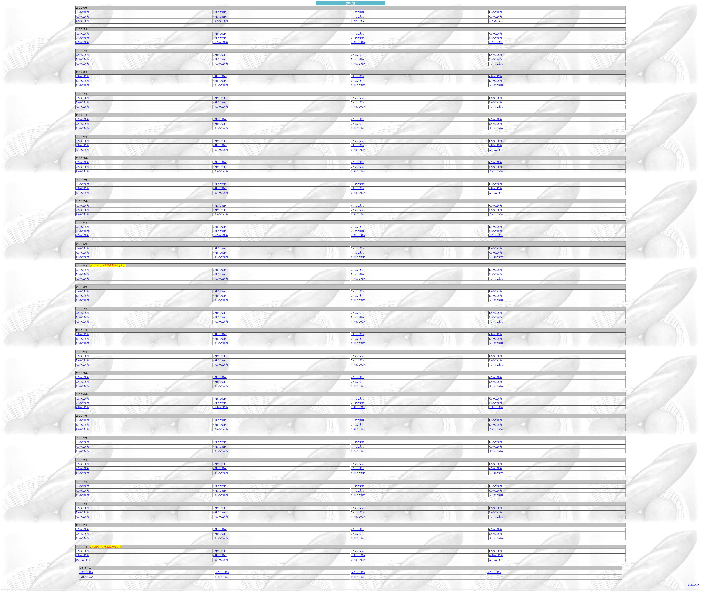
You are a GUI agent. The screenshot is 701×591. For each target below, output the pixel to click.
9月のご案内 (82, 214)
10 (214, 516)
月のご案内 (83, 555)
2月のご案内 (220, 12)
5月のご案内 (82, 188)
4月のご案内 (495, 12)
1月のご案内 (82, 12)
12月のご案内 (496, 192)
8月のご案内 (495, 210)
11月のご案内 (358, 192)
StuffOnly (694, 584)
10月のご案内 (220, 192)
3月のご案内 (357, 12)
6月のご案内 (220, 188)
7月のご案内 (357, 188)
